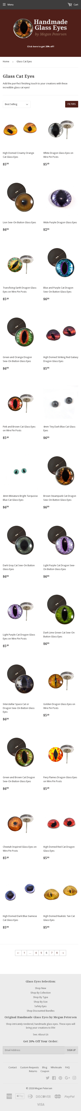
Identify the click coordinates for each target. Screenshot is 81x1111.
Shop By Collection (41, 992)
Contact (12, 1067)
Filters (72, 104)
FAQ (67, 1067)
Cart (75, 4)
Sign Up (71, 1050)
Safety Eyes (40, 1006)
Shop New (40, 988)
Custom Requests (29, 1067)
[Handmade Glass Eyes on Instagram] (74, 1078)
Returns (33, 1071)
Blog (44, 1067)
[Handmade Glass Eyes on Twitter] (48, 1078)
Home (6, 61)
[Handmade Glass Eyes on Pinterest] (60, 1078)
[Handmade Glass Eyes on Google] (67, 1078)
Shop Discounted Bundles (40, 1010)
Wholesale (56, 1067)
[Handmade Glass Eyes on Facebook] (54, 1078)
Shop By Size (40, 1001)
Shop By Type (40, 997)
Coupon (44, 1071)
